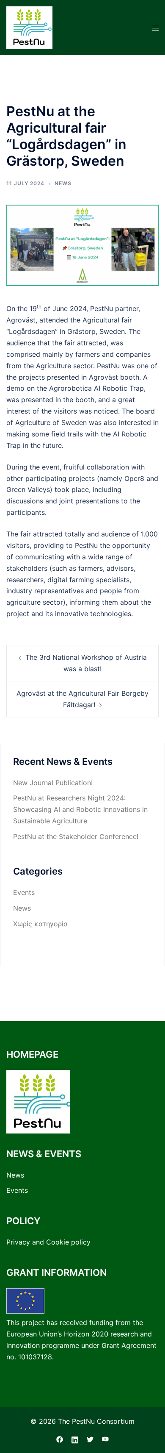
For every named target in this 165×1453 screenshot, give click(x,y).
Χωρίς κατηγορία (40, 924)
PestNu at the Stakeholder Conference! (75, 836)
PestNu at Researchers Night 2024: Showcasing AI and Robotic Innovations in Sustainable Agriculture (80, 809)
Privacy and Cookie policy (48, 1242)
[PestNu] (29, 26)
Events (24, 892)
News (63, 183)
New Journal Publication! (53, 782)
